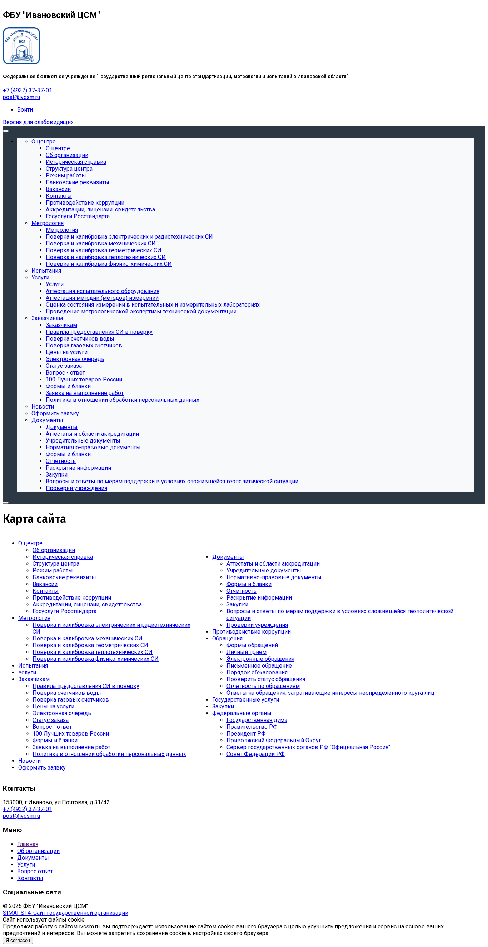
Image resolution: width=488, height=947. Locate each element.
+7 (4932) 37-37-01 (27, 90)
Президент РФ (246, 733)
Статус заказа (51, 720)
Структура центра (56, 563)
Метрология (34, 618)
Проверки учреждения (257, 624)
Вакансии (45, 584)
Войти (25, 109)
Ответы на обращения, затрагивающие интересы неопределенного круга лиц (330, 692)
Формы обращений (252, 645)
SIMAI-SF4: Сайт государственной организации (65, 912)
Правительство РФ (252, 726)
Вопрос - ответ (52, 726)
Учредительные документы (263, 570)
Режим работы (53, 570)
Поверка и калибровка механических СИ (88, 638)
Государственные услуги (245, 699)
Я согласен (18, 940)
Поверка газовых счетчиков (71, 699)
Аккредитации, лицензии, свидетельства (87, 604)
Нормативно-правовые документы (274, 577)
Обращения (227, 638)
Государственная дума (256, 720)
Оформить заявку (42, 767)
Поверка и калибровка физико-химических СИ (96, 658)
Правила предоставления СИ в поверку (86, 686)
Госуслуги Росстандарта (64, 611)
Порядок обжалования (257, 672)
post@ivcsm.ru (21, 97)
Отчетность (241, 590)
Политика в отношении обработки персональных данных (109, 754)
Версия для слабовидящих (38, 122)
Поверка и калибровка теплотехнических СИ (93, 652)
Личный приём (246, 652)
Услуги (27, 672)
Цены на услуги (53, 706)
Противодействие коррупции (72, 597)
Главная (27, 844)
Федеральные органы (242, 713)
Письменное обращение (259, 665)
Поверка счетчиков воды (67, 692)
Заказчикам (34, 679)
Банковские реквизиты (64, 577)
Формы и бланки (55, 740)
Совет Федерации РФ (255, 754)
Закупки (237, 604)
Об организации (54, 550)
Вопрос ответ (35, 871)
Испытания (33, 665)
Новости (29, 760)
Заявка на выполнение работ (71, 747)
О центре (30, 543)
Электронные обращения (260, 658)
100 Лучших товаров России (71, 733)
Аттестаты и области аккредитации (273, 563)
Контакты (46, 590)
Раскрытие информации (259, 597)
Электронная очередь (62, 713)
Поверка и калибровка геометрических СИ (90, 645)
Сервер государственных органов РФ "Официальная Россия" (308, 747)
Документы (228, 556)
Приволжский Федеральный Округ (273, 740)
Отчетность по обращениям (263, 686)
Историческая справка (63, 556)
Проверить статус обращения (265, 679)
